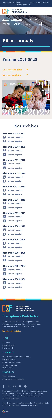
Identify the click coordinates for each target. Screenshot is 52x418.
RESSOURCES (8, 372)
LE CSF (5, 338)
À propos (6, 342)
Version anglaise (11, 75)
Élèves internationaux (21, 3)
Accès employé (8, 376)
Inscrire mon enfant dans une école (16, 357)
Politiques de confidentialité (13, 379)
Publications (16, 19)
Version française (12, 69)
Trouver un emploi (9, 365)
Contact (46, 2)
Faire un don (7, 368)
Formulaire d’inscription (11, 331)
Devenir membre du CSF (11, 362)
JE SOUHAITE (8, 352)
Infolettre (6, 24)
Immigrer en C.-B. (9, 360)
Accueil (5, 19)
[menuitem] (17, 24)
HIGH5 (35, 405)
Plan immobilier (8, 345)
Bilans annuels (8, 348)
